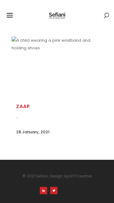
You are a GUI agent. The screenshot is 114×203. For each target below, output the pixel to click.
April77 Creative (78, 176)
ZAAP (23, 106)
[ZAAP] (57, 67)
